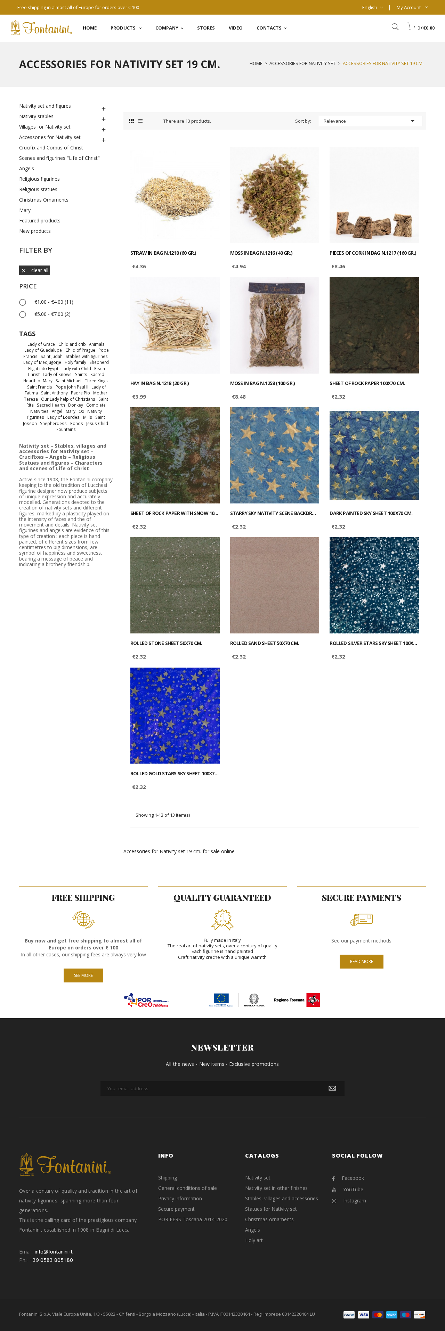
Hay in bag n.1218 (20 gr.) (159, 383)
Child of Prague (80, 350)
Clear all (34, 270)
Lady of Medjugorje (42, 362)
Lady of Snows (57, 374)
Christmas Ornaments (43, 199)
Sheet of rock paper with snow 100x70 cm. (175, 513)
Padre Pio (80, 392)
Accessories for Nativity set (50, 137)
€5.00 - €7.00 (52, 314)
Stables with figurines (87, 356)
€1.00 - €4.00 (53, 302)
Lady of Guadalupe (43, 350)
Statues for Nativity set (271, 1209)
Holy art (254, 1240)
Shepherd (99, 362)
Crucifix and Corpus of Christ (51, 147)
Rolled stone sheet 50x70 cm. (166, 643)
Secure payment (176, 1209)
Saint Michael (68, 380)
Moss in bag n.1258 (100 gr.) (262, 383)
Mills (87, 417)
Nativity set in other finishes (276, 1188)
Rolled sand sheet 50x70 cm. (264, 643)
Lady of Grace (41, 344)
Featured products (39, 220)
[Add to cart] (206, 158)
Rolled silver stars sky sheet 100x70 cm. (374, 643)
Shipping (167, 1177)
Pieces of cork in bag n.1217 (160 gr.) (373, 253)
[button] (421, 28)
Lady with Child (76, 368)
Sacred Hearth (51, 405)
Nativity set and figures (45, 106)
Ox (81, 411)
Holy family (75, 362)
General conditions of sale (187, 1188)
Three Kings (96, 380)
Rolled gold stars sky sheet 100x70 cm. (175, 773)
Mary (25, 210)
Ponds (76, 423)
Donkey (75, 405)
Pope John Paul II (72, 387)
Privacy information (180, 1198)
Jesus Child (97, 423)
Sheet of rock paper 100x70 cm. (367, 383)
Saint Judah (52, 356)
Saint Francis (39, 387)
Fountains (66, 429)
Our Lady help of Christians (68, 399)
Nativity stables (36, 116)
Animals (97, 344)
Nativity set (257, 1177)
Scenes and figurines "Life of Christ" (59, 158)
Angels (26, 168)
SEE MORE (83, 975)
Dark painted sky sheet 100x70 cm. (371, 513)
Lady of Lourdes (63, 417)
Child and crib (72, 344)
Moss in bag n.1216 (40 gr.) (261, 253)
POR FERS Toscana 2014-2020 (192, 1219)
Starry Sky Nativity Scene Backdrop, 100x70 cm (274, 513)
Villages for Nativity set (45, 126)
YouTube (353, 1189)
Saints (81, 374)
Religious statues (38, 189)
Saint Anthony (54, 392)
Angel (57, 411)
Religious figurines (39, 178)
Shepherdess (53, 423)
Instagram (354, 1200)
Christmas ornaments (269, 1219)
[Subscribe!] (332, 1088)
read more (361, 961)
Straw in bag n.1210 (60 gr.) (163, 253)
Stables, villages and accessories (281, 1198)
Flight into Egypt (43, 368)
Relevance (370, 121)
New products (35, 231)
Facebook (353, 1178)
